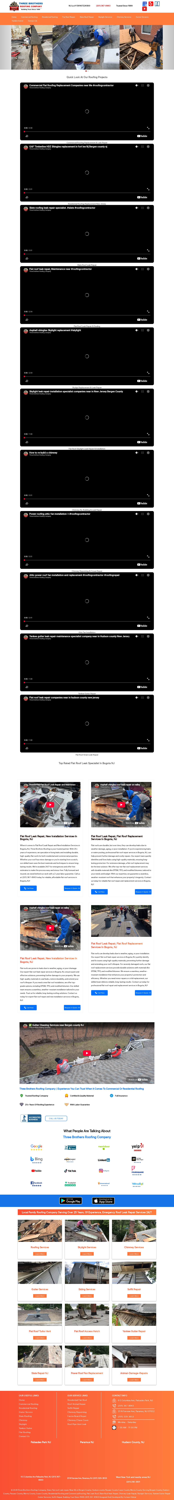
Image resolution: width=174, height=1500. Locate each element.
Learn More (40, 1254)
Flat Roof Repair (68, 17)
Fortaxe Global (130, 1497)
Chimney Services (124, 17)
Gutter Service (26, 1411)
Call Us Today (56, 1118)
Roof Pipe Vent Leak (76, 1424)
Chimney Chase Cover (78, 1420)
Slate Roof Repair (87, 17)
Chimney (23, 1420)
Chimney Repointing (77, 1411)
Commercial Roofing (29, 17)
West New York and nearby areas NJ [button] (133, 1477)
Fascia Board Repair (77, 1416)
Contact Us (32, 21)
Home (14, 17)
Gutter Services (142, 17)
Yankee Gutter (17, 21)
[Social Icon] (70, 1147)
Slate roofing (25, 1416)
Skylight (23, 1424)
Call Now (30, 888)
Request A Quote (71, 888)
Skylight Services (105, 17)
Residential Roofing (50, 17)
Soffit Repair (73, 1407)
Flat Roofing (24, 1432)
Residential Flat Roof (77, 1399)
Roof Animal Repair (76, 1403)
